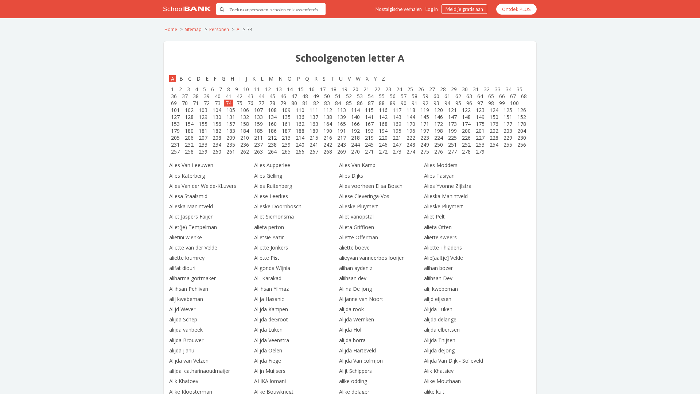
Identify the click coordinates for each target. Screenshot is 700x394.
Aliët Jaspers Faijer (191, 216)
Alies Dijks (351, 175)
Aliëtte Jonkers (271, 247)
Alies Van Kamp (357, 165)
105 (230, 110)
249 (424, 144)
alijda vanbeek (186, 329)
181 (203, 130)
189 (314, 130)
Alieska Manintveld (446, 196)
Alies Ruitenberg (273, 185)
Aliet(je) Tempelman (193, 227)
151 (507, 116)
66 (502, 96)
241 (314, 144)
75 (239, 103)
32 (487, 89)
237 (258, 144)
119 (424, 110)
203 (507, 130)
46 (283, 96)
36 (174, 96)
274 (411, 151)
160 (272, 123)
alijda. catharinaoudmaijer (199, 370)
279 (480, 151)
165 (341, 123)
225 (452, 137)
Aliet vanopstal (356, 216)
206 (189, 137)
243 (341, 144)
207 (203, 137)
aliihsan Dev (438, 278)
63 (469, 96)
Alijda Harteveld (357, 350)
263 (258, 151)
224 (438, 137)
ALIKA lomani (270, 381)
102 (189, 110)
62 (458, 96)
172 (438, 123)
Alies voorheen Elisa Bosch (370, 185)
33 (498, 89)
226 (466, 137)
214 (300, 137)
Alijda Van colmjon (361, 360)
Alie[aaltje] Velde (443, 257)
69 (174, 103)
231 (175, 144)
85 (349, 103)
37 (185, 96)
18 (334, 89)
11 (257, 89)
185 (258, 130)
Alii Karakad (267, 278)
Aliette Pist (266, 257)
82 (316, 103)
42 (239, 96)
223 (424, 137)
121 (452, 110)
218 (355, 137)
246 (383, 144)
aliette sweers (440, 237)
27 (432, 89)
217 (341, 137)
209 (230, 137)
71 (196, 103)
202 (494, 130)
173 (452, 123)
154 (189, 123)
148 (466, 116)
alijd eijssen (437, 299)
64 (480, 96)
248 (411, 144)
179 (175, 130)
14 (290, 89)
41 (229, 96)
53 (360, 96)
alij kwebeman (441, 288)
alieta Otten (438, 227)
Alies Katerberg (187, 175)
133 (258, 116)
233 (203, 144)
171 (424, 123)
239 (286, 144)
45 (272, 96)
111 (314, 110)
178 (521, 123)
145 (424, 116)
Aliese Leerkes (271, 196)
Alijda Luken (438, 309)
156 (217, 123)
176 (494, 123)
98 (491, 103)
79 (283, 103)
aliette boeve (354, 247)
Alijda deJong (439, 350)
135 (286, 116)
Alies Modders (441, 165)
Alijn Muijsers (269, 370)
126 (521, 110)
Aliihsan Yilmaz (271, 288)
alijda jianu (181, 350)
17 (323, 89)
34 (509, 89)
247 (397, 144)
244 (355, 144)
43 (250, 96)
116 (383, 110)
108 (272, 110)
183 (230, 130)
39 (207, 96)
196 (411, 130)
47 (294, 96)
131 (230, 116)
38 (196, 96)
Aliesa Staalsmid (188, 196)
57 (404, 96)
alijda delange (440, 319)
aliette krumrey (187, 257)
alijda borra (352, 340)
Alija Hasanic (269, 299)
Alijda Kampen (271, 309)
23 (388, 89)
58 (414, 96)
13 (279, 89)
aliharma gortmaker (192, 278)
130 (217, 116)
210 (244, 137)
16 (312, 89)
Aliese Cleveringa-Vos (364, 196)
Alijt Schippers (355, 370)
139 (341, 116)
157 (230, 123)
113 (341, 110)
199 (452, 130)
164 (327, 123)
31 (476, 89)
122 (466, 110)
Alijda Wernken (356, 319)
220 (383, 137)
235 (230, 144)
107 (258, 110)
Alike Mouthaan (442, 381)
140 (355, 116)
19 (344, 89)
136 (300, 116)
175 (480, 123)
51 (338, 96)
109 (286, 110)
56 (393, 96)
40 (218, 96)
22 (377, 89)
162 (300, 123)
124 (494, 110)
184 (244, 130)
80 (294, 103)
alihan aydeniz (355, 267)
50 (327, 96)
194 (383, 130)
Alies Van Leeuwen (191, 165)
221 (397, 137)
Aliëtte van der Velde (193, 247)
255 (507, 144)
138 (327, 116)
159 (258, 123)
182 (217, 130)
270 (355, 151)
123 (480, 110)
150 (494, 116)
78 (272, 103)
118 (411, 110)
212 (272, 137)
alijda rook (351, 309)
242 (327, 144)
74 (229, 103)
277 (452, 151)
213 (286, 137)
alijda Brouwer (186, 340)
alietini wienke (185, 237)
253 (480, 144)
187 (286, 130)
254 (494, 144)
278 (466, 151)
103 (203, 110)
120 (438, 110)
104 (217, 110)
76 (250, 103)
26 (421, 89)
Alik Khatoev (183, 381)
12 (268, 89)
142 (383, 116)
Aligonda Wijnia (272, 267)
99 (502, 103)
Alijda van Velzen (189, 360)
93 (436, 103)
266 (300, 151)
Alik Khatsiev (439, 370)
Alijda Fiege (267, 360)
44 (261, 96)
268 (327, 151)
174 (466, 123)
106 (244, 110)
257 (175, 151)
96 (469, 103)
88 (382, 103)
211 (258, 137)
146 (438, 116)
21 (366, 89)
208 (217, 137)
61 (447, 96)
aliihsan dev (352, 278)
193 (369, 130)
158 (244, 123)
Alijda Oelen (268, 350)
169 (397, 123)
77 (261, 103)
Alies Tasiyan (439, 175)
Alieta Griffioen (356, 227)
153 (175, 123)
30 (465, 89)
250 (438, 144)
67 (513, 96)
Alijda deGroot (271, 319)
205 (175, 137)
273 (397, 151)
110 (300, 110)
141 (369, 116)
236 (244, 144)
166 (355, 123)
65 (491, 96)
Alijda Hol (350, 329)
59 (425, 96)
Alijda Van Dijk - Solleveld (453, 360)
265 (286, 151)
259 (203, 151)
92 (425, 103)
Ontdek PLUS (516, 9)
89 (393, 103)
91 (414, 103)
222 (411, 137)
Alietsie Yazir (269, 237)
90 (404, 103)
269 (341, 151)
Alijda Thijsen (439, 340)
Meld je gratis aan (464, 9)
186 (272, 130)
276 (438, 151)
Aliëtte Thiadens (443, 247)
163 (314, 123)
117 (397, 110)
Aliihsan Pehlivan (188, 288)
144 (411, 116)
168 (383, 123)
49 (316, 96)
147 (452, 116)
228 (494, 137)
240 (300, 144)
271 (369, 151)
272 (383, 151)
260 (217, 151)
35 (519, 89)
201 (480, 130)
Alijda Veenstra (271, 340)
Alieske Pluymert (358, 206)
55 (382, 96)
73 (218, 103)
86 (360, 103)
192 (355, 130)
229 (507, 137)
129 (203, 116)
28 (443, 89)
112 (327, 110)
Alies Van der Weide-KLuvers (202, 185)
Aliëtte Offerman (358, 237)
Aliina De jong (355, 288)
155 (203, 123)
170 (411, 123)
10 (246, 89)
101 (175, 110)
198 (438, 130)
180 (189, 130)
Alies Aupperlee (272, 165)
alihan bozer (438, 267)
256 (521, 144)
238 (272, 144)
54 (371, 96)
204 (521, 130)
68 (524, 96)
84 (338, 103)
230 (521, 137)
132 (244, 116)
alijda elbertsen (442, 329)
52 (349, 96)
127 (175, 116)
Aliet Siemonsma (274, 216)
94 (447, 103)
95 (458, 103)
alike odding (353, 381)
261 (230, 151)
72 (207, 103)
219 (369, 137)
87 (371, 103)
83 (327, 103)
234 (217, 144)
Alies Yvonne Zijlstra (447, 185)
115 (369, 110)
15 (301, 89)
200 (466, 130)
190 (327, 130)
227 (480, 137)
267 (314, 151)
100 (514, 103)
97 (480, 103)
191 (341, 130)
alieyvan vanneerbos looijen (372, 257)
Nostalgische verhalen (399, 9)
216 (327, 137)
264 (272, 151)
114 (355, 110)
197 (424, 130)
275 (424, 151)
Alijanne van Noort (361, 299)
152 (521, 116)
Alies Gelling (268, 175)
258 (189, 151)
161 (286, 123)
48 (305, 96)
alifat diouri (182, 267)
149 (480, 116)
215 (314, 137)
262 (244, 151)
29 (454, 89)
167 (369, 123)
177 (507, 123)
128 (189, 116)
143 (397, 116)
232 (189, 144)
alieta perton (269, 227)
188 (300, 130)
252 (466, 144)
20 (355, 89)
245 (369, 144)
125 (507, 110)
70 (185, 103)
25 (410, 89)
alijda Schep (183, 319)
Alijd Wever (182, 309)
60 (436, 96)
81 (305, 103)
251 (452, 144)
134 (272, 116)
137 (314, 116)
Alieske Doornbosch (278, 206)
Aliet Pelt (434, 216)
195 (397, 130)
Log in (431, 9)
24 (399, 89)
